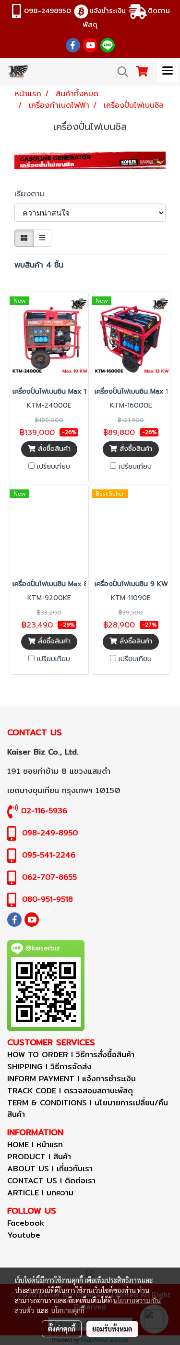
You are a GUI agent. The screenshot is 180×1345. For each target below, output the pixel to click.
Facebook (25, 1223)
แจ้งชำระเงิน (108, 10)
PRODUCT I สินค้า (39, 1157)
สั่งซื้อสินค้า (53, 449)
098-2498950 (47, 10)
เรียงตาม (33, 194)
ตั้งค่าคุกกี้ (61, 1328)
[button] (119, 71)
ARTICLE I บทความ (40, 1193)
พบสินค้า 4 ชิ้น (38, 265)
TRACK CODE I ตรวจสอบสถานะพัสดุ (70, 1091)
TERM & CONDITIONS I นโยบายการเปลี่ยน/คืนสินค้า (87, 1108)
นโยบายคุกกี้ (67, 1310)
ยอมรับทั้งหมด (112, 1328)
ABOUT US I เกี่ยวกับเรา (50, 1169)
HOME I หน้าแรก (35, 1145)
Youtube (23, 1235)
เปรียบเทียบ (53, 467)
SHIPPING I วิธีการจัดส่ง (49, 1067)
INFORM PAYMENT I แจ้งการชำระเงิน (71, 1079)
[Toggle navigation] (167, 71)
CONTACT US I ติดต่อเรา (51, 1181)
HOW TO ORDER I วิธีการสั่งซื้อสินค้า (70, 1055)
